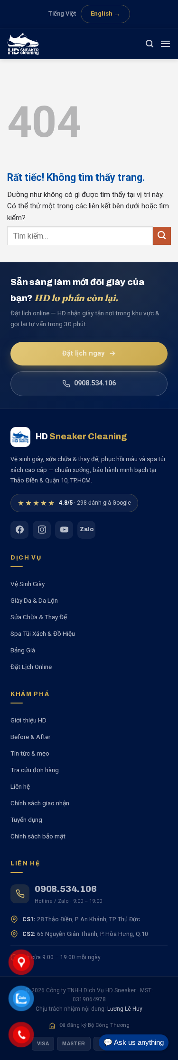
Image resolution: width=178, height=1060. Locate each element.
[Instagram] (42, 530)
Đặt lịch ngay (83, 353)
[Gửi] (162, 235)
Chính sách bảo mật (38, 836)
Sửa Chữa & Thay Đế (38, 617)
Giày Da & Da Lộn (34, 600)
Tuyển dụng (26, 819)
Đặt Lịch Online (31, 666)
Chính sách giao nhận (39, 803)
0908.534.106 (95, 383)
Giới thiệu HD (28, 720)
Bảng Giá (22, 650)
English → (105, 13)
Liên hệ (20, 786)
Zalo (87, 529)
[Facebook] (19, 530)
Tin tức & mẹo (29, 753)
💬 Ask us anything (133, 1042)
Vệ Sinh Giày (27, 584)
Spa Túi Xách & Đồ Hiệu (42, 633)
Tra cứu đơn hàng (34, 770)
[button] (149, 44)
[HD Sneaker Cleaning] (31, 44)
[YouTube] (64, 530)
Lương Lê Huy (124, 1009)
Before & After (30, 736)
